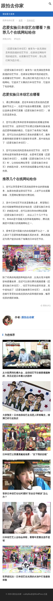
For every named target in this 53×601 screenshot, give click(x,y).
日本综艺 (31, 20)
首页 (21, 20)
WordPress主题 (40, 594)
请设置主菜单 (4, 14)
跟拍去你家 (12, 5)
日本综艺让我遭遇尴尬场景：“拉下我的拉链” (25, 454)
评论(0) (17, 39)
